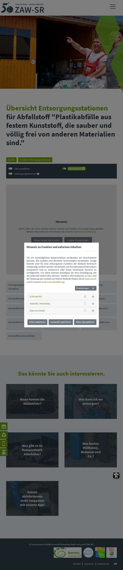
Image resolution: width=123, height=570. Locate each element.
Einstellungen (82, 288)
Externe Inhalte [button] (37, 310)
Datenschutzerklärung (53, 281)
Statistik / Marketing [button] (40, 303)
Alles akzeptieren (85, 322)
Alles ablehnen (37, 322)
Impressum (90, 278)
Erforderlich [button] (36, 296)
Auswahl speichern (61, 322)
